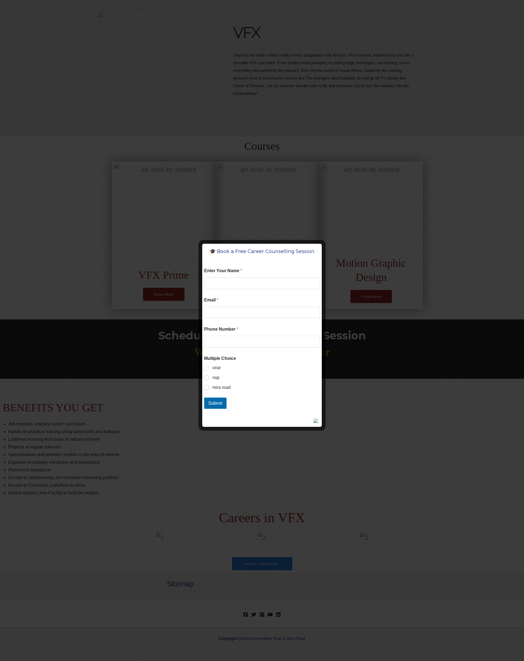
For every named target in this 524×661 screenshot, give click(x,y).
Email (211, 300)
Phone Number (221, 329)
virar (216, 367)
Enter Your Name (223, 270)
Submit (215, 403)
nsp (215, 377)
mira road (221, 387)
